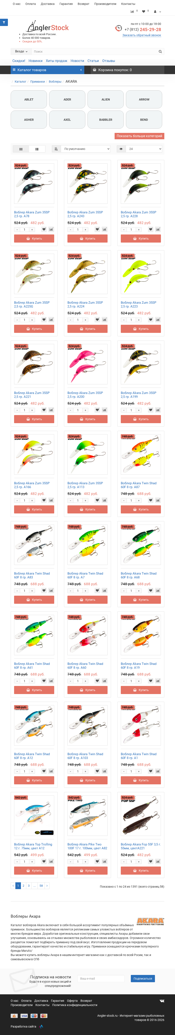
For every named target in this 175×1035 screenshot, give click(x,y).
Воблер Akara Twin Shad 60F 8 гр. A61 (32, 666)
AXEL (67, 119)
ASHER (29, 119)
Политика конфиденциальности (74, 1005)
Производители (105, 4)
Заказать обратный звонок (141, 35)
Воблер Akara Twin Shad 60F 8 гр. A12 (32, 756)
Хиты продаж (56, 61)
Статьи (93, 61)
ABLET (29, 99)
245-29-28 (143, 29)
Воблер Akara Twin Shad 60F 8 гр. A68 (138, 575)
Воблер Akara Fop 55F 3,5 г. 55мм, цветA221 (141, 846)
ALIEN (106, 99)
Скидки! (18, 61)
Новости (77, 61)
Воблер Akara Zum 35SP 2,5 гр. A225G (32, 304)
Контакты (128, 4)
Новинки (35, 61)
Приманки (37, 81)
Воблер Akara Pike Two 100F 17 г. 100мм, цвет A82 (87, 846)
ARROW (144, 99)
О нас (16, 4)
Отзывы (108, 61)
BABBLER (105, 119)
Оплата (30, 4)
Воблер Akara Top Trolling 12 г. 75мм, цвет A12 (33, 846)
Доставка (48, 4)
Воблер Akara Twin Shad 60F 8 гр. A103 (85, 756)
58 (41, 885)
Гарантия (66, 4)
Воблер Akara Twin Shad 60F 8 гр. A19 (138, 666)
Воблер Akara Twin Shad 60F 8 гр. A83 (32, 575)
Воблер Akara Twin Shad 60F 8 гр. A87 (138, 485)
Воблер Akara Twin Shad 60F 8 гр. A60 (85, 666)
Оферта (72, 1000)
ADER (67, 99)
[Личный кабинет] (157, 11)
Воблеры (55, 81)
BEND (144, 119)
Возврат (83, 4)
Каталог (20, 81)
